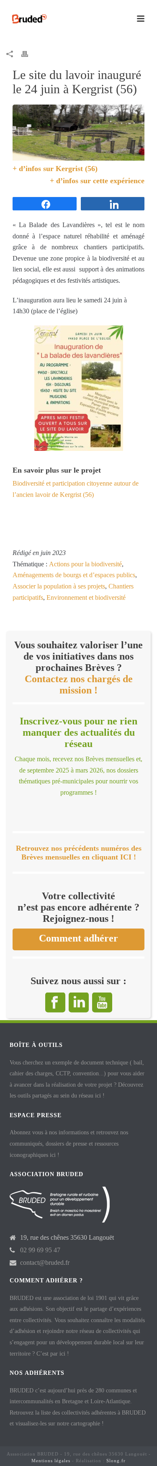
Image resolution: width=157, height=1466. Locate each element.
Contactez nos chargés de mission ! (79, 684)
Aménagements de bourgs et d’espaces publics (74, 574)
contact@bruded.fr (44, 1262)
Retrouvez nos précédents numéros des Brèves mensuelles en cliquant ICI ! (79, 852)
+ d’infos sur (34, 168)
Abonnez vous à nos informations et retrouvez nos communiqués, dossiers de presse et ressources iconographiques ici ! (69, 1143)
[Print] (28, 53)
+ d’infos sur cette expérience (97, 181)
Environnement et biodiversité (86, 597)
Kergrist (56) (77, 168)
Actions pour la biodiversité (85, 564)
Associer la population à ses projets (59, 586)
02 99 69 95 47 (40, 1250)
